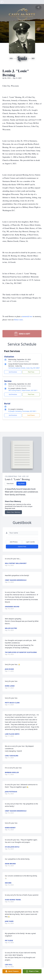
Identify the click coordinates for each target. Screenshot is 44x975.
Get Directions (13, 372)
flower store (18, 319)
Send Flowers (31, 415)
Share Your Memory (13, 512)
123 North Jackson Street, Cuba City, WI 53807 (24, 368)
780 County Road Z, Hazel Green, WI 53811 (22, 390)
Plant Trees (31, 372)
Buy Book (21, 483)
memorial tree (27, 316)
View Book (10, 483)
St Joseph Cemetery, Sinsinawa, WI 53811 (22, 411)
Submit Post (22, 546)
